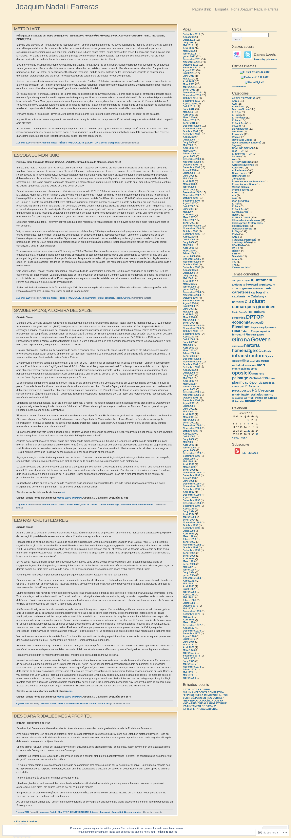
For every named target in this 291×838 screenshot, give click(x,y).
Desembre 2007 (192, 192)
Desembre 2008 (192, 159)
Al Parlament (239, 170)
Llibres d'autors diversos (246, 220)
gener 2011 (189, 89)
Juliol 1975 (189, 658)
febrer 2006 (189, 253)
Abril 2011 (188, 81)
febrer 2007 (189, 220)
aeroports (238, 280)
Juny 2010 (189, 109)
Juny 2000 (189, 439)
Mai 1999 (188, 461)
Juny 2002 (189, 375)
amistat (237, 284)
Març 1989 (189, 561)
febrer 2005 (189, 286)
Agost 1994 (189, 508)
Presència (237, 134)
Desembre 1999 (192, 453)
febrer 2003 (189, 353)
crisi (249, 311)
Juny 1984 (189, 572)
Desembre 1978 (192, 611)
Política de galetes (167, 831)
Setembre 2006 (191, 234)
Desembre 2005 (192, 259)
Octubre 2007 (190, 198)
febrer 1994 (189, 517)
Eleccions (241, 327)
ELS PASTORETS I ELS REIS (41, 520)
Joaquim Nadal (49, 142)
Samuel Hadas (145, 504)
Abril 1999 (188, 464)
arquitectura (267, 284)
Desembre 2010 (192, 92)
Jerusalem (125, 504)
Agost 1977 (189, 628)
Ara (234, 195)
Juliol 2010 (189, 106)
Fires (249, 334)
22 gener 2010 (23, 504)
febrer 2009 (189, 153)
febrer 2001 (189, 420)
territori (249, 397)
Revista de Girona (242, 140)
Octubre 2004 (190, 297)
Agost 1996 (189, 497)
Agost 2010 (189, 103)
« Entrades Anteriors (26, 821)
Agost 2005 (189, 270)
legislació (237, 360)
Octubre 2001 (190, 397)
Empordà (256, 327)
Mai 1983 (188, 583)
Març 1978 (189, 622)
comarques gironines (253, 306)
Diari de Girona (89, 504)
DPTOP (94, 142)
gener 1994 (189, 519)
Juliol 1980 (189, 603)
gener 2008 (189, 189)
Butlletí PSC (238, 106)
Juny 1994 (189, 511)
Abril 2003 (188, 347)
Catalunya (258, 296)
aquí (62, 492)
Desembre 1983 (192, 578)
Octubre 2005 (190, 264)
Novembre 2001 (192, 395)
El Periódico (238, 117)
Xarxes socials (240, 267)
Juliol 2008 (189, 173)
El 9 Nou (236, 112)
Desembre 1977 (192, 625)
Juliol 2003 (189, 339)
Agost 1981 (189, 594)
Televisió (237, 256)
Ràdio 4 (236, 250)
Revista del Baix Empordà (246, 142)
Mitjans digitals (240, 187)
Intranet (94, 812)
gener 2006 (189, 256)
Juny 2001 (189, 408)
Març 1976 (189, 650)
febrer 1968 (189, 678)
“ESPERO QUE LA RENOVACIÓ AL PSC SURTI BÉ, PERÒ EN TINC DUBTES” (205, 696)
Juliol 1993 (189, 530)
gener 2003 (189, 356)
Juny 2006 (189, 242)
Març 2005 (189, 284)
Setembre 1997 (191, 489)
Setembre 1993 (191, 528)
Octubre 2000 (190, 431)
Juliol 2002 (189, 372)
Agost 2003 (189, 336)
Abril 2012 (188, 48)
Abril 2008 (188, 181)
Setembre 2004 (191, 300)
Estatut (245, 331)
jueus (270, 356)
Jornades (237, 178)
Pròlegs (63, 142)
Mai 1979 (188, 608)
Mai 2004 (188, 311)
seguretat (268, 395)
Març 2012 (189, 51)
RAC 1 (235, 248)
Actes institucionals (243, 164)
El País (236, 115)
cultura (259, 311)
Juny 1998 (189, 481)
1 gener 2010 (22, 812)
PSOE (264, 390)
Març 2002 (189, 383)
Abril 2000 (188, 444)
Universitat (238, 401)
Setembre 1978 (191, 614)
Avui (234, 103)
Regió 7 (236, 137)
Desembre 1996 (192, 494)
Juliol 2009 (189, 139)
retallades (256, 394)
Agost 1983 (189, 580)
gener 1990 (189, 555)
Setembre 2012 (191, 34)
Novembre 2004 (192, 295)
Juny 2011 (188, 76)
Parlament (257, 378)
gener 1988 (189, 564)
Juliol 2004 (189, 306)
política (258, 382)
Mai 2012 (188, 45)
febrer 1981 (189, 600)
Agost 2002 (189, 370)
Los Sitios (237, 131)
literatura (250, 360)
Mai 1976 (188, 644)
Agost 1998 (189, 478)
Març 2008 (189, 184)
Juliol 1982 (189, 589)
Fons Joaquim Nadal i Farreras (254, 9)
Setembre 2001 (191, 400)
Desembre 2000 (192, 425)
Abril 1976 (188, 647)
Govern (103, 142)
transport (261, 397)
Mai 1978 (188, 616)
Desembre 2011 (192, 59)
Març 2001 (189, 417)
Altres (235, 101)
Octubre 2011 (190, 64)
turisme (272, 397)
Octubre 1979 (190, 605)
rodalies (137, 812)
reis (108, 703)
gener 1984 (189, 575)
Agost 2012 (189, 37)
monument (250, 365)
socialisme (237, 398)
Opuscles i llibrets (242, 228)
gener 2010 (189, 123)
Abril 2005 (188, 281)
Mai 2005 (188, 278)
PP (246, 386)
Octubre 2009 (190, 131)
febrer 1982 (189, 592)
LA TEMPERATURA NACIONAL (200, 709)
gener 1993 (189, 542)
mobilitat (238, 365)
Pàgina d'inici (202, 9)
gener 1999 (189, 469)
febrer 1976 (189, 653)
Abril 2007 (188, 214)
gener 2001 (189, 422)
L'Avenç (236, 126)
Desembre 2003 (192, 325)
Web (234, 159)
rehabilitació (240, 394)
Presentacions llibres (244, 184)
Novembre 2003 (192, 328)
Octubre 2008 (190, 164)
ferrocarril (105, 812)
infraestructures (249, 355)
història (252, 345)
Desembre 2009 (192, 125)
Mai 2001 (188, 411)
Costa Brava (238, 312)
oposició (242, 373)
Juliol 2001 (189, 406)
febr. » (244, 437)
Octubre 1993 (190, 525)
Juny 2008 (189, 175)
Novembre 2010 (192, 95)
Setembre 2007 (191, 200)
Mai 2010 (188, 112)
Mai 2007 (188, 211)
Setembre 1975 (191, 655)
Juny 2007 (189, 209)
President (254, 386)
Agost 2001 (189, 403)
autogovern (244, 288)
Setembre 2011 (191, 67)
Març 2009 (189, 150)
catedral (238, 302)
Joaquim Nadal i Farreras (57, 6)
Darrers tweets (265, 54)
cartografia (259, 292)
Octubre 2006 (190, 231)
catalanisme (241, 296)
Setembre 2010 (191, 100)
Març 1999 (189, 467)
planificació (242, 382)
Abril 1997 (188, 492)
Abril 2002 (188, 381)
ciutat (101, 298)
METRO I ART (27, 28)
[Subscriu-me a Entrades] (237, 453)
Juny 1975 (189, 661)
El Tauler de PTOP (242, 153)
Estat (236, 331)
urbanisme (253, 401)
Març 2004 (189, 317)
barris (267, 288)
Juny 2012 (189, 42)
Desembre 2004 (192, 292)
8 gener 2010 (22, 703)
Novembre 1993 (192, 522)
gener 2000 (189, 450)
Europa (255, 331)
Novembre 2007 (192, 195)
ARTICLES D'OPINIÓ (69, 504)
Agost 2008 (189, 170)
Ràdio (235, 234)
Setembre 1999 (191, 456)
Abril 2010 (188, 114)
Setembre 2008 (191, 167)
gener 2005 (189, 289)
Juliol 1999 (189, 458)
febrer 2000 (189, 447)
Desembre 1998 (192, 472)
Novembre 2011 (192, 62)
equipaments (268, 327)
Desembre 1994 (192, 503)
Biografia (221, 9)
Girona (126, 298)
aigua (247, 280)
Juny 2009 (189, 142)
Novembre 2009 (192, 128)
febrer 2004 (189, 320)
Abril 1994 (188, 514)
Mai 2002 (188, 378)
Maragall (263, 360)
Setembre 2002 (191, 367)
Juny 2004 (189, 309)
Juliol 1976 (189, 639)
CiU (248, 302)
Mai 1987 (188, 567)
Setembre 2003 (191, 334)
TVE (234, 264)
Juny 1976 (189, 641)
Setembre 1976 (191, 633)
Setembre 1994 (191, 506)
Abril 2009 (188, 148)
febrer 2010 (189, 120)
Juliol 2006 (189, 239)
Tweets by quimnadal (265, 59)
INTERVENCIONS (242, 162)
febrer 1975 (189, 664)
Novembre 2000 (192, 428)
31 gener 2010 (23, 142)
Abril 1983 (188, 586)
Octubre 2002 (190, 364)
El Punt (236, 120)
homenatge (113, 504)
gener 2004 (189, 322)
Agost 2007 (189, 203)
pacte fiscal (258, 374)
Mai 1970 (188, 675)
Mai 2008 (188, 178)
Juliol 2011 (189, 73)
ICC (258, 351)
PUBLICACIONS (76, 142)
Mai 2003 (188, 345)
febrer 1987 (189, 569)
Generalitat (117, 812)
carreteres (241, 292)
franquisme (258, 334)
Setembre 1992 (191, 550)
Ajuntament (261, 280)
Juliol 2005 (189, 272)
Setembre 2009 (191, 134)
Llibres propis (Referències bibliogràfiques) (247, 224)
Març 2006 (189, 250)
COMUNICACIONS (79, 812)
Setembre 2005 (191, 267)
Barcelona (258, 288)
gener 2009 (189, 156)
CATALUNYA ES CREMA (197, 689)
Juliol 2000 (189, 436)
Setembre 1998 (191, 475)
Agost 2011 (189, 70)
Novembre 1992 (192, 544)
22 (248, 430)
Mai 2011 (188, 78)
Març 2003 (189, 350)
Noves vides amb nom (69, 497)
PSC (256, 390)
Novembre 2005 (192, 261)
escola (118, 298)
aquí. (70, 691)
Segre (235, 145)
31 (257, 434)
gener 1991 (189, 553)
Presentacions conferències (248, 181)
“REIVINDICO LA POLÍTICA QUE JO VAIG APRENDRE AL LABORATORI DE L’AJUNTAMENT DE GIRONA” (205, 703)
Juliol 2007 (189, 206)
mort (134, 504)
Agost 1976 (189, 636)
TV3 (234, 262)
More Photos (239, 86)
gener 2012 (189, 56)
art (87, 142)
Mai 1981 (188, 597)
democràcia (238, 317)
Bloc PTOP (63, 812)
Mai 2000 (188, 442)
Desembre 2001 (192, 392)
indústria (266, 351)
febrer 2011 (189, 87)
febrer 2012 (189, 53)
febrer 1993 (189, 539)
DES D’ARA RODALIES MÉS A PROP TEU (53, 716)
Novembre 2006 (192, 228)
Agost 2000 (189, 433)
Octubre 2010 (190, 98)
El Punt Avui (239, 123)
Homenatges (239, 176)
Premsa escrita (240, 189)
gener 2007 (189, 223)
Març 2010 (189, 117)
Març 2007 (189, 217)
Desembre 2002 (192, 358)
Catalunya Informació (244, 239)
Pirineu (270, 378)
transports (113, 142)
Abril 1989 (188, 558)
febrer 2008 (189, 186)
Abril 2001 (188, 414)
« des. (235, 437)
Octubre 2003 (190, 331)
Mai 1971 (188, 672)
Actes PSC (238, 167)
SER (234, 253)
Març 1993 (189, 536)
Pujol (271, 391)
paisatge (240, 378)
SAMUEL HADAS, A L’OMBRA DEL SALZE (53, 310)
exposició (265, 331)
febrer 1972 (189, 669)
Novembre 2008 (192, 162)
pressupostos (241, 390)
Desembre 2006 (192, 225)
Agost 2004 (189, 303)
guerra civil (237, 346)
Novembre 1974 (192, 666)
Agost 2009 (189, 137)
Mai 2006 (188, 245)
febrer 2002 (189, 386)
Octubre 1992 (190, 547)
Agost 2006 (189, 236)
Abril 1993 (188, 533)
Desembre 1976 (192, 630)
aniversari (91, 298)
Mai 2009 (188, 145)
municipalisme (241, 368)
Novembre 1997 (192, 486)
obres (254, 368)
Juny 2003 (189, 342)
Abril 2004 (188, 314)
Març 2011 (189, 84)
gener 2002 (189, 389)
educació (109, 298)
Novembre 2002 (192, 361)
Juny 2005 (189, 275)
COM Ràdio (238, 245)
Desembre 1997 (192, 483)
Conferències (239, 173)
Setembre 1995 (191, 500)
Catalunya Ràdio (241, 242)
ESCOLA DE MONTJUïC (36, 155)
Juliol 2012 (189, 39)
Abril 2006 (188, 248)
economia (241, 322)
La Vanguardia (240, 128)
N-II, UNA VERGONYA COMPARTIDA (203, 692)
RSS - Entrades (249, 453)
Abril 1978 (188, 619)
